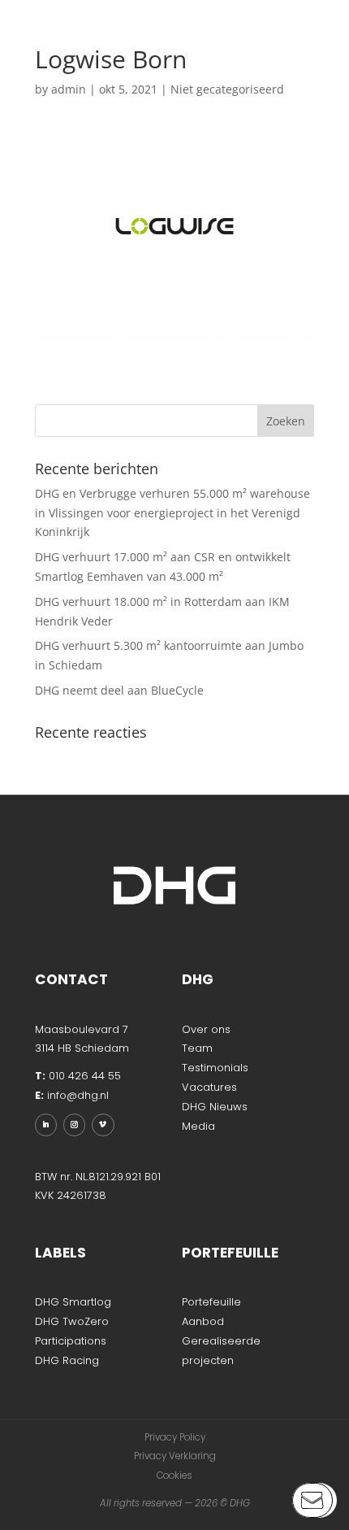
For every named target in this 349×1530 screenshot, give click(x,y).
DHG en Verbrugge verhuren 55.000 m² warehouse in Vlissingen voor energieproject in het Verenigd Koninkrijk (172, 513)
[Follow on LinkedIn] (46, 1125)
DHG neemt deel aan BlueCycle (119, 690)
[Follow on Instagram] (74, 1125)
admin (68, 89)
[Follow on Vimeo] (103, 1125)
